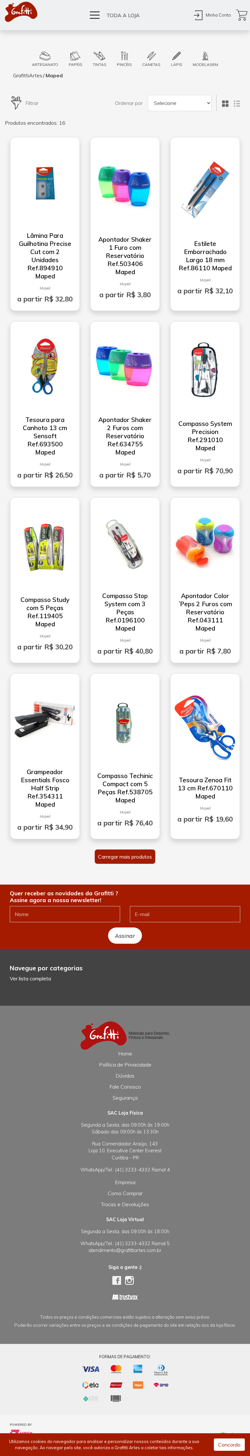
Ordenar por (129, 103)
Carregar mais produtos (125, 856)
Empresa (125, 1182)
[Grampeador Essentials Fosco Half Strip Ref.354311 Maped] (45, 717)
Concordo (229, 1444)
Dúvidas (125, 1075)
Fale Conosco (125, 1086)
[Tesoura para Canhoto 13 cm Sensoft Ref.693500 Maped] (45, 365)
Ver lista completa (30, 978)
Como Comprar (125, 1193)
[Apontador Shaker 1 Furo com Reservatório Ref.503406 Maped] (125, 184)
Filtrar (31, 103)
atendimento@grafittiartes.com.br (125, 1250)
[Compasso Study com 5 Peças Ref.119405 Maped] (45, 545)
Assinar (125, 935)
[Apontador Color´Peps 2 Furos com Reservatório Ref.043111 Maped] (205, 541)
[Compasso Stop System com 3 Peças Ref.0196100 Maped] (125, 541)
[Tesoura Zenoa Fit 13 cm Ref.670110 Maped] (205, 725)
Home (125, 1053)
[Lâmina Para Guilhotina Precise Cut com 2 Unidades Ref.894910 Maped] (45, 181)
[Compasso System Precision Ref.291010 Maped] (205, 369)
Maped (54, 75)
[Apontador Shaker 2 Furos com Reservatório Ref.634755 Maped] (125, 365)
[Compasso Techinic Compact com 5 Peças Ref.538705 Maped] (125, 721)
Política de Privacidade (125, 1064)
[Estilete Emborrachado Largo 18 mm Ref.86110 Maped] (205, 189)
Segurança (125, 1097)
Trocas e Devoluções (125, 1204)
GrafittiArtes (27, 75)
